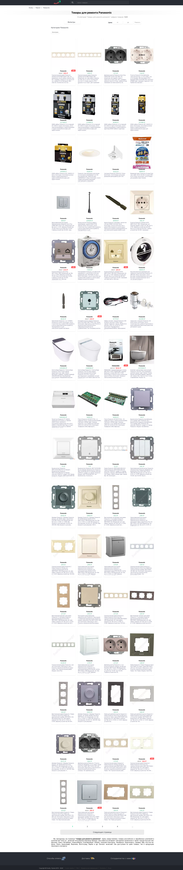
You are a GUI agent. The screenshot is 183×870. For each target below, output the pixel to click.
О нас (109, 868)
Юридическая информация (89, 868)
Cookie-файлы (69, 868)
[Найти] (72, 3)
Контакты (103, 868)
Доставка (86, 858)
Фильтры (71, 22)
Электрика (55, 32)
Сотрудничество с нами (121, 858)
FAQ (77, 868)
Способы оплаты (54, 858)
